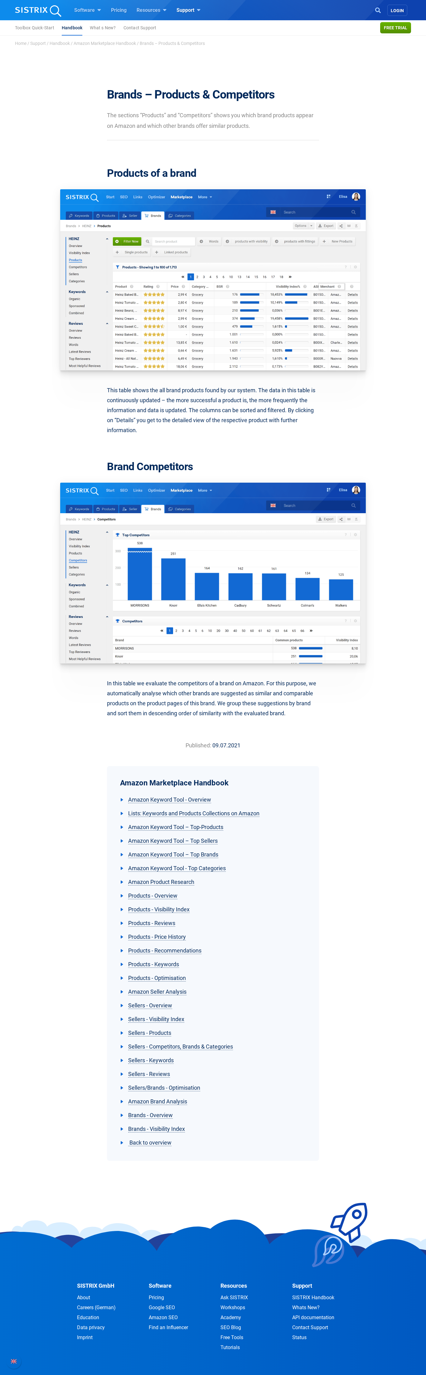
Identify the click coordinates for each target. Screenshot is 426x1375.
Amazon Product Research (161, 882)
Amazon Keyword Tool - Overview (169, 799)
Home (21, 43)
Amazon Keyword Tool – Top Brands (173, 854)
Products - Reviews (151, 923)
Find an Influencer (168, 1327)
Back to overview (150, 1142)
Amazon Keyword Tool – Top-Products (175, 827)
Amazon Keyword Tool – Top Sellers (173, 840)
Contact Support (140, 27)
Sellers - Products (149, 1033)
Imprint (85, 1337)
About (83, 1297)
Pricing (119, 10)
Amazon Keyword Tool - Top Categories (177, 868)
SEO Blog (230, 1327)
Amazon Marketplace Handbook (105, 43)
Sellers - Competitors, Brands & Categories (180, 1046)
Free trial (395, 27)
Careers (96, 1307)
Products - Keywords (153, 964)
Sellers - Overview (150, 1005)
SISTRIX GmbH (95, 1285)
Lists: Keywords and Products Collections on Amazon (193, 813)
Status (299, 1337)
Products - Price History (157, 937)
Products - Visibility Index (159, 909)
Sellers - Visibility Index (156, 1019)
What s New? (103, 27)
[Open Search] (378, 9)
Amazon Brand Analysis (157, 1101)
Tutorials (230, 1347)
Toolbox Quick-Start (34, 27)
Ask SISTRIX (234, 1297)
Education (88, 1317)
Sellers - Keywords (151, 1060)
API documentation (313, 1317)
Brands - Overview (150, 1115)
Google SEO (162, 1307)
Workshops (232, 1307)
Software (85, 10)
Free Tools (231, 1337)
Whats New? (306, 1307)
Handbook (72, 27)
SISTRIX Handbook (313, 1297)
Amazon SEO (163, 1317)
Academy (230, 1317)
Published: (198, 745)
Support (186, 10)
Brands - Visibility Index (156, 1129)
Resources (149, 10)
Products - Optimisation (157, 978)
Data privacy (91, 1327)
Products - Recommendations (164, 950)
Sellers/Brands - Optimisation (164, 1087)
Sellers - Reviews (149, 1074)
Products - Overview (152, 895)
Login (397, 10)
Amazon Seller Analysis (157, 991)
